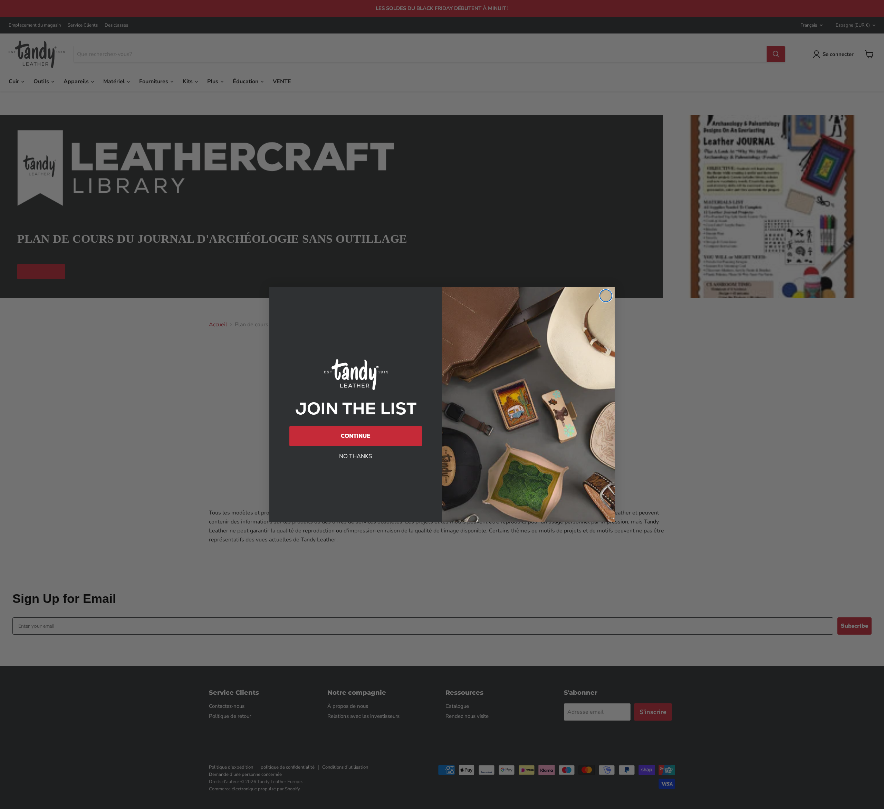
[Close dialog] (606, 296)
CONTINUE (356, 436)
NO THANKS (355, 456)
